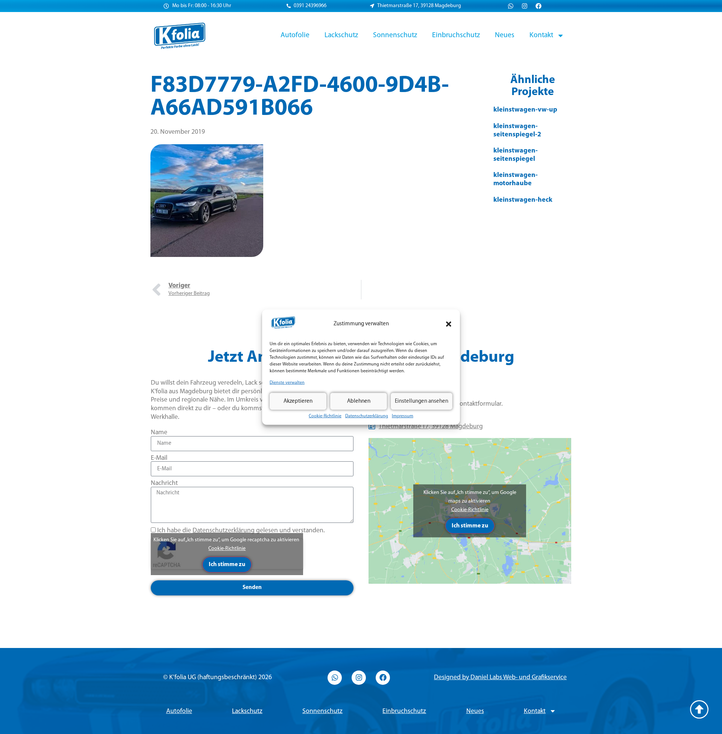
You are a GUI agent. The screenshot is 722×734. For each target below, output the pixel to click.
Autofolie (295, 35)
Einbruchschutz (456, 35)
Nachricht (164, 483)
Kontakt (541, 35)
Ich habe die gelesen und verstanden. (241, 530)
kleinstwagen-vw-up (525, 110)
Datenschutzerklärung (366, 416)
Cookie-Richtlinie (325, 416)
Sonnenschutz (395, 35)
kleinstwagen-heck (522, 200)
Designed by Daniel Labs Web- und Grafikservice (500, 677)
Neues (504, 35)
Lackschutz (341, 35)
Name (159, 432)
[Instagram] (525, 6)
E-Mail (159, 458)
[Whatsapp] (511, 6)
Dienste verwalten (287, 383)
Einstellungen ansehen (421, 401)
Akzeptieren (298, 401)
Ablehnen (358, 401)
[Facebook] (538, 6)
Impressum (402, 416)
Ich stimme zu (227, 565)
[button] (448, 324)
